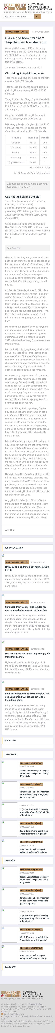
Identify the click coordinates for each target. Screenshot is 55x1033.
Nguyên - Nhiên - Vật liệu (17, 32)
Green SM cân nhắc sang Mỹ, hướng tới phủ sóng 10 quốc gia (34, 850)
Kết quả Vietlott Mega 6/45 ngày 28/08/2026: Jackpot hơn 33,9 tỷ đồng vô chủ (34, 773)
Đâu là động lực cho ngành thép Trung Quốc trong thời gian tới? (27, 655)
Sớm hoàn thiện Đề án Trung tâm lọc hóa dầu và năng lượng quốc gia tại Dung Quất (26, 608)
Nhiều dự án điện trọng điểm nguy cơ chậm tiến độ (27, 568)
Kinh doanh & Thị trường (31, 763)
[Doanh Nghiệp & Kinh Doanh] (28, 8)
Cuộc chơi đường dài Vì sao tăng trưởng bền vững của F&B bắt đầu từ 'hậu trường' (35, 812)
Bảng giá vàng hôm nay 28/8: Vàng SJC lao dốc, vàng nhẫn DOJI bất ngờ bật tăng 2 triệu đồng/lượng (27, 696)
